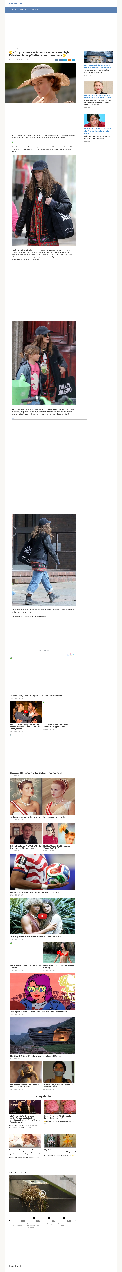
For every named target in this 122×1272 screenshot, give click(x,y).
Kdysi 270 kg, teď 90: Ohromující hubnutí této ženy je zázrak (57, 1117)
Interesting (34, 9)
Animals (13, 9)
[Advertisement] (61, 28)
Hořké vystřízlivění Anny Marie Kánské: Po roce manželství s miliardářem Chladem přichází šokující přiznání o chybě (24, 1119)
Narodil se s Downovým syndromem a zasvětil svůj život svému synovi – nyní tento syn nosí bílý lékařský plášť (24, 1152)
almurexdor (16, 3)
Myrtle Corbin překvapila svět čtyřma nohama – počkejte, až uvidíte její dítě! (60, 1151)
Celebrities (23, 9)
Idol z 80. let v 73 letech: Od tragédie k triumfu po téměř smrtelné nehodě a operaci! (97, 131)
